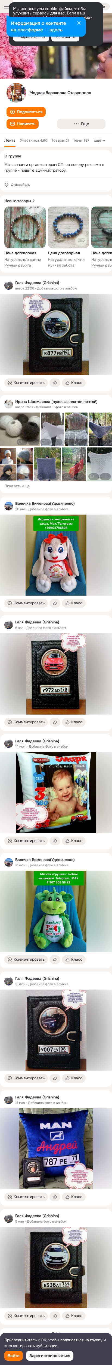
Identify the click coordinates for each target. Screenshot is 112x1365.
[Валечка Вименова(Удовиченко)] (8, 506)
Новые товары (17, 200)
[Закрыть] (79, 23)
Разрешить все (31, 36)
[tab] (9, 140)
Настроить (65, 36)
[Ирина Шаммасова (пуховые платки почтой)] (8, 404)
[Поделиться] (54, 382)
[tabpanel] (56, 800)
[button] (26, 112)
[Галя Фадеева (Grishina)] (8, 285)
